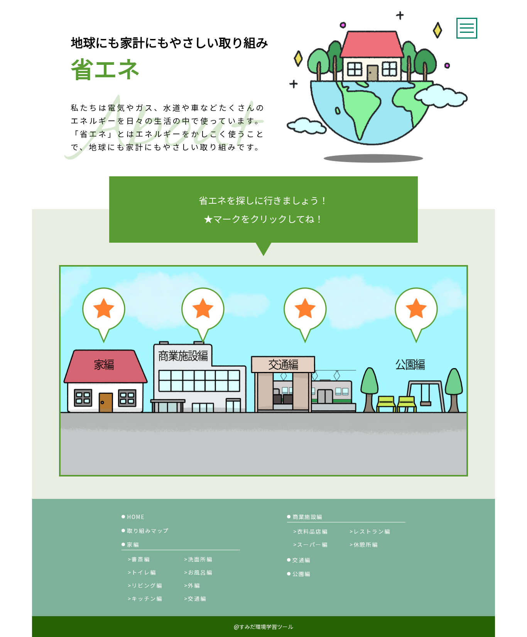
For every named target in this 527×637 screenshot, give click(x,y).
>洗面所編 (198, 559)
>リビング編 (145, 585)
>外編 (192, 585)
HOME (136, 516)
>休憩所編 (364, 544)
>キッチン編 (145, 598)
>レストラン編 (370, 531)
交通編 (301, 560)
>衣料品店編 (310, 531)
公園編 (301, 574)
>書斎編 (139, 559)
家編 (133, 544)
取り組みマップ (148, 530)
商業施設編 (307, 516)
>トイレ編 (142, 572)
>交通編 (195, 598)
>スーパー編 (310, 544)
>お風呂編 (198, 572)
